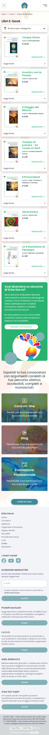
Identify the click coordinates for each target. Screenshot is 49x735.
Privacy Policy (15, 728)
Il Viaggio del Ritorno (30, 108)
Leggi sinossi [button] (8, 63)
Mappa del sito (8, 530)
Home (4, 14)
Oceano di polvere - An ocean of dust (31, 145)
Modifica (36, 728)
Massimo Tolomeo (30, 182)
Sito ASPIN (6, 533)
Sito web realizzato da (19, 732)
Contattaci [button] (24, 501)
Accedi (24, 682)
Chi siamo (6, 520)
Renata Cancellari (36, 253)
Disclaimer (6, 547)
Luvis (4, 540)
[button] (4, 5)
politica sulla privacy (12, 592)
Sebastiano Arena (36, 113)
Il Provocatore (31, 177)
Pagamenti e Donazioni (12, 527)
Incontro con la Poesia (31, 74)
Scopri (24, 623)
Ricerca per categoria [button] (19, 28)
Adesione (6, 524)
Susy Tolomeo (34, 180)
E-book (11, 14)
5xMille (4, 543)
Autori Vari (33, 78)
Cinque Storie (31, 37)
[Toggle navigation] (44, 5)
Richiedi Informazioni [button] (21, 327)
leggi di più (37, 57)
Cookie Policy (26, 728)
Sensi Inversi (30, 212)
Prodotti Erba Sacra (10, 537)
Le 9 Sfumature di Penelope (33, 248)
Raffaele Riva (34, 41)
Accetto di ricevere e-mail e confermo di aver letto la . (23, 591)
